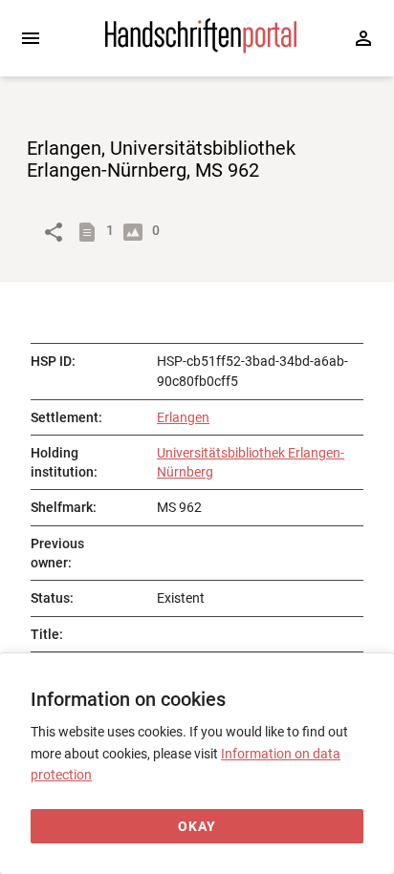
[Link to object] (53, 232)
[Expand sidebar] (31, 38)
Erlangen (183, 417)
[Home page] (200, 48)
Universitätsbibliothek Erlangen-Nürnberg (250, 462)
